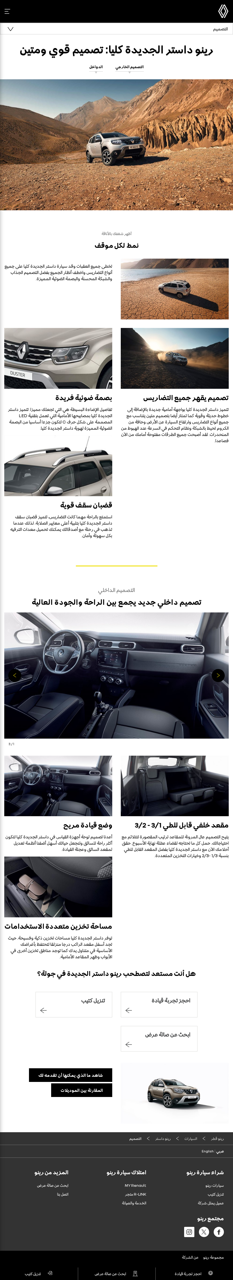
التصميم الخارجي (129, 66)
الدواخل (96, 66)
